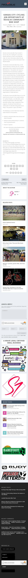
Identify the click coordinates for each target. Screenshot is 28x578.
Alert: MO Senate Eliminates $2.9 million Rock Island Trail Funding (15, 432)
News (11, 26)
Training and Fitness (20, 414)
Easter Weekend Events (9, 222)
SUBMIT (4, 566)
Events (8, 408)
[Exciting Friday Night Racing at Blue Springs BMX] (4, 406)
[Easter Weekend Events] (14, 213)
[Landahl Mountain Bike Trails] (4, 419)
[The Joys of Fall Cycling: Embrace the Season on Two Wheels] (4, 413)
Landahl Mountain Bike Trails (14, 418)
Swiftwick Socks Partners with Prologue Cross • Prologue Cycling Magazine (12, 532)
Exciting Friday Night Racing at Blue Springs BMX (16, 406)
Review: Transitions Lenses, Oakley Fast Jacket (13, 523)
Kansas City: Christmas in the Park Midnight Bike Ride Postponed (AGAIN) (13, 288)
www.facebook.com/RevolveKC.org (14, 132)
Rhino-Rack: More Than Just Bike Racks (13, 243)
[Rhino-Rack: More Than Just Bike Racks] (14, 233)
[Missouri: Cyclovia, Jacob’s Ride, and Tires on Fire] (14, 254)
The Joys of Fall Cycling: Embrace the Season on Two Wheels (16, 412)
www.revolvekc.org (14, 131)
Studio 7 (10, 25)
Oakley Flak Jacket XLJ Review (18, 528)
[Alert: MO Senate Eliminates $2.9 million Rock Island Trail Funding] (4, 433)
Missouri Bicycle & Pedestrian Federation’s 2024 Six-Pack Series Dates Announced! (15, 425)
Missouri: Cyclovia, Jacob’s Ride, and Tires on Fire (14, 264)
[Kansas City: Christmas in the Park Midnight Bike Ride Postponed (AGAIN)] (14, 277)
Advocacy (9, 434)
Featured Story (13, 408)
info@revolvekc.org (20, 134)
